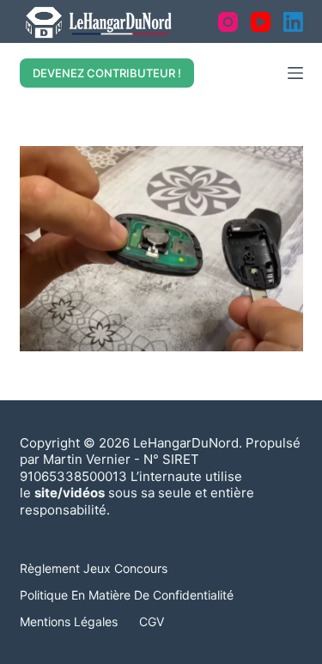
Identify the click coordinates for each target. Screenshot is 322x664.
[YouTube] (260, 22)
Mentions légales (69, 621)
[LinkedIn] (293, 22)
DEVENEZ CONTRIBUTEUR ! (107, 73)
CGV (151, 621)
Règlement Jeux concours (93, 568)
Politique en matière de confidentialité (127, 595)
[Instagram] (228, 22)
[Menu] (295, 73)
